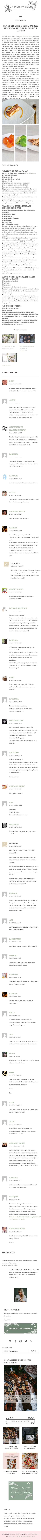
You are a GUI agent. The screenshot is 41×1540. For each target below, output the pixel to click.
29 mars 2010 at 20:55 (15, 755)
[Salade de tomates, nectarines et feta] (30, 1461)
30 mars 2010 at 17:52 (15, 827)
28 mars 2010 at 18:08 (15, 403)
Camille (13, 528)
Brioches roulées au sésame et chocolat (26, 348)
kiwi (11, 803)
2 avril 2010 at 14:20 (15, 941)
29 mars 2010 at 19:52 (15, 723)
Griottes (13, 974)
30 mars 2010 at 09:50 (15, 789)
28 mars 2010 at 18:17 (15, 432)
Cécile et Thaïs (16, 1143)
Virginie (13, 1178)
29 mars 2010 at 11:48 (15, 701)
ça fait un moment (25, 36)
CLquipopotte (16, 589)
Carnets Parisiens (20, 7)
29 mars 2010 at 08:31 (17, 566)
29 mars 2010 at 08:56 (15, 611)
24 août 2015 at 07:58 (15, 1231)
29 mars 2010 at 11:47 (15, 680)
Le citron (14, 699)
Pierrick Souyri (33, 1534)
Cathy (12, 492)
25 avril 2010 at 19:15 (15, 1105)
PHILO (12, 1053)
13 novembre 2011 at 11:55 (16, 1146)
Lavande (13, 476)
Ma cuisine (6, 365)
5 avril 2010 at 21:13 (15, 996)
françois (13, 1197)
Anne (11, 677)
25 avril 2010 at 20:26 (15, 1124)
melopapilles (16, 720)
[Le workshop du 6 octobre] (11, 1461)
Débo (11, 381)
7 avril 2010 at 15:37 (15, 1056)
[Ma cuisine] (9, 357)
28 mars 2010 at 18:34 (15, 478)
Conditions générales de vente (25, 1536)
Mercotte (14, 824)
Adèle (12, 400)
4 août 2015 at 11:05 (15, 1199)
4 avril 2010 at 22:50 (15, 977)
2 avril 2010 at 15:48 (15, 958)
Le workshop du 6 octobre (11, 1473)
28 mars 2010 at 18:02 (15, 384)
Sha (11, 1034)
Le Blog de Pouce (18, 608)
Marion (12, 955)
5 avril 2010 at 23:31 (15, 1015)
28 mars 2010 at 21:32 (15, 592)
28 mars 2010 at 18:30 (15, 457)
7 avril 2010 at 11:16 (15, 1037)
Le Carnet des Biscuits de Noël (11, 1447)
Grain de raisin (17, 786)
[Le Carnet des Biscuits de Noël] (11, 1435)
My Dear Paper (14, 1534)
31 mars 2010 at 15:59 (15, 896)
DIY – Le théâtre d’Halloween (30, 1447)
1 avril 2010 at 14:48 (15, 922)
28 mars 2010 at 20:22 (15, 495)
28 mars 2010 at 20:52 (15, 530)
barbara (13, 640)
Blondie (13, 893)
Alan (11, 1102)
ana (11, 920)
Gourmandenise (17, 511)
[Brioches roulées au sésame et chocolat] (27, 338)
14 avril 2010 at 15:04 (15, 1075)
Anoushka (14, 752)
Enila (12, 1013)
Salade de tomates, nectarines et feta (30, 1473)
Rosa (11, 1072)
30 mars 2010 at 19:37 (15, 846)
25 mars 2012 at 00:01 (15, 1180)
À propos (7, 1320)
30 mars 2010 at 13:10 (15, 805)
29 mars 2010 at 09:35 (15, 643)
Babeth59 (13, 454)
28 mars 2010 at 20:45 (15, 514)
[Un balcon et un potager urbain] (9, 338)
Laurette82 (14, 939)
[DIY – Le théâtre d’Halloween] (30, 1435)
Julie (11, 1121)
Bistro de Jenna (17, 1229)
